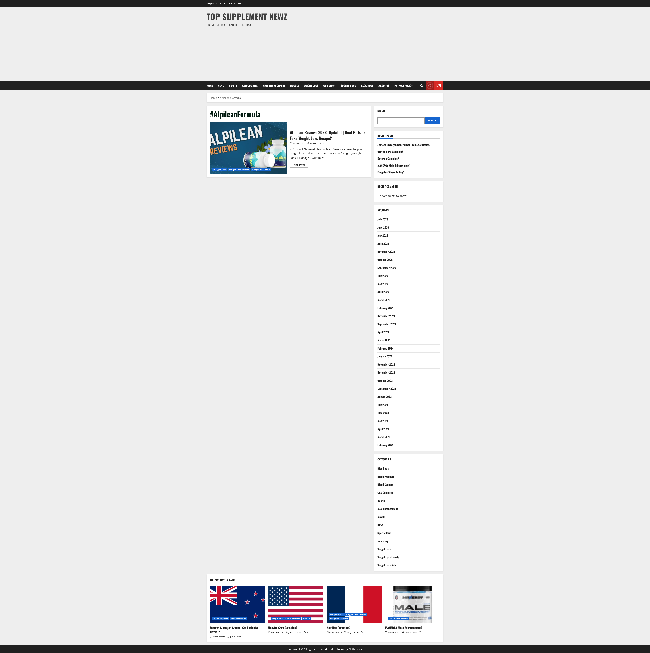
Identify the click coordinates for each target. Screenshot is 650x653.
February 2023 (385, 445)
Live (438, 85)
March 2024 (383, 340)
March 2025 (383, 300)
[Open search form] (421, 85)
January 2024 (384, 356)
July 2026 (382, 219)
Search (381, 111)
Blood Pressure (385, 477)
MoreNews (337, 649)
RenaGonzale (298, 143)
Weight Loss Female (239, 169)
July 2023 (382, 405)
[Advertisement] (324, 52)
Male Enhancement (274, 85)
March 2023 (383, 437)
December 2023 (386, 364)
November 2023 (386, 372)
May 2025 (382, 284)
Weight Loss (311, 85)
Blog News (367, 85)
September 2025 (386, 268)
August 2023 (384, 397)
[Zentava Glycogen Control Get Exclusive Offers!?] (237, 604)
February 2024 (385, 348)
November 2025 (386, 252)
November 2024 (386, 316)
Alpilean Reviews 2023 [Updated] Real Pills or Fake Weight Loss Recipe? (248, 148)
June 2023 (383, 413)
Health (233, 85)
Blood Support (385, 484)
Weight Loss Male (261, 169)
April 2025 (383, 292)
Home (210, 85)
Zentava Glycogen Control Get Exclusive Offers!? (403, 145)
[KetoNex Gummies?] (354, 604)
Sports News (348, 85)
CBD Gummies (250, 85)
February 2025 (385, 308)
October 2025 (385, 260)
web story (329, 85)
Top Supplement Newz (247, 16)
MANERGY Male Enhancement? (394, 165)
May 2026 (382, 235)
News (221, 85)
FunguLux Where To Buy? (391, 172)
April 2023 (383, 429)
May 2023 (382, 421)
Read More (300, 165)
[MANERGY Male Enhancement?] (412, 604)
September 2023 (386, 389)
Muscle (294, 85)
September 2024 (386, 324)
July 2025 (382, 276)
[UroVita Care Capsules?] (295, 604)
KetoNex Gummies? (388, 158)
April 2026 (383, 243)
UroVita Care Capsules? (390, 152)
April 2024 (383, 332)
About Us (383, 85)
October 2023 (385, 380)
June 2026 (383, 227)
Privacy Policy (403, 85)
